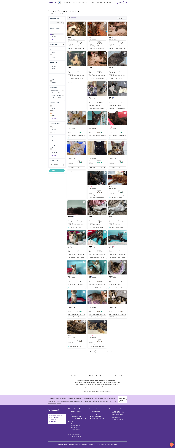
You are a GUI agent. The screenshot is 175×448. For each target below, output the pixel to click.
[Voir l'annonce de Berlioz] (117, 95)
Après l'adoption (96, 415)
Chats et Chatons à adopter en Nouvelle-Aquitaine (106, 384)
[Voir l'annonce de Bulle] (97, 36)
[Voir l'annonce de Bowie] (97, 65)
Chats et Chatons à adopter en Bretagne (85, 378)
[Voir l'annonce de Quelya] (117, 244)
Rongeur (54, 36)
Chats (53, 71)
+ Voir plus (53, 118)
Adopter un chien (75, 424)
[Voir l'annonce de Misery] (97, 334)
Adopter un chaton (76, 429)
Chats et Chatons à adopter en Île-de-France (109, 382)
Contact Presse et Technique (78, 418)
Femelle (54, 82)
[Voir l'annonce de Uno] (76, 304)
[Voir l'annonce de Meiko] (117, 304)
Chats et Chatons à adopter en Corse (85, 380)
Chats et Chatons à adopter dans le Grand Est (105, 380)
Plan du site (60, 444)
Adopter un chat (75, 427)
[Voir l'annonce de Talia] (97, 185)
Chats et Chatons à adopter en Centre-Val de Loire (106, 378)
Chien (53, 32)
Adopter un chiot (75, 425)
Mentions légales (88, 443)
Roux (53, 113)
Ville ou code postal (55, 18)
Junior (53, 52)
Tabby (53, 143)
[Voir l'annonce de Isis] (117, 125)
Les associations (75, 431)
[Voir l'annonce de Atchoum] (117, 155)
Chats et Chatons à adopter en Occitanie (84, 387)
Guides (83, 2)
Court (53, 127)
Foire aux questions (76, 416)
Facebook (53, 419)
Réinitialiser (73, 17)
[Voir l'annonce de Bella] (97, 95)
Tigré (53, 145)
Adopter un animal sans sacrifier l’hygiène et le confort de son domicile (118, 412)
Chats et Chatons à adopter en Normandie (84, 384)
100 (107, 351)
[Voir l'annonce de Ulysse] (76, 65)
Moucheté (54, 152)
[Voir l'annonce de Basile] (117, 36)
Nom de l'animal (54, 160)
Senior (53, 57)
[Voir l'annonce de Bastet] (97, 125)
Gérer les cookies (96, 443)
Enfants (54, 66)
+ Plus (52, 39)
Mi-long (54, 129)
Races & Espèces (74, 444)
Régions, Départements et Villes (85, 444)
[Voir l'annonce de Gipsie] (117, 214)
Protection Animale (97, 416)
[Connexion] (126, 2)
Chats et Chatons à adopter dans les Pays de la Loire (106, 387)
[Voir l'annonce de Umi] (97, 304)
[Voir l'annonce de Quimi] (76, 244)
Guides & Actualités (67, 444)
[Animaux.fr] (52, 2)
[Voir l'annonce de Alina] (97, 155)
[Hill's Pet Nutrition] (59, 2)
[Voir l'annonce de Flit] (76, 334)
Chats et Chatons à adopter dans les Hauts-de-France (86, 382)
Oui (53, 92)
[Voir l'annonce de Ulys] (97, 274)
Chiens (54, 68)
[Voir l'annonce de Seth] (76, 125)
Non (60, 92)
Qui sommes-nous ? (76, 411)
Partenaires (74, 415)
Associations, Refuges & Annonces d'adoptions (100, 444)
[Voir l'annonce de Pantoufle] (76, 214)
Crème (53, 115)
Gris (53, 110)
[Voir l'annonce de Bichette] (117, 274)
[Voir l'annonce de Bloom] (76, 36)
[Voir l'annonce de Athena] (97, 214)
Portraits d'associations (98, 418)
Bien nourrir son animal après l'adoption (118, 417)
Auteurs (73, 413)
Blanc (53, 108)
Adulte (53, 55)
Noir (53, 106)
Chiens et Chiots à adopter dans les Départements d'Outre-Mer (110, 389)
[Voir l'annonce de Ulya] (76, 274)
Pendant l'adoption (96, 413)
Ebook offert (99, 2)
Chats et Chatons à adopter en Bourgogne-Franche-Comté (109, 375)
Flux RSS (83, 443)
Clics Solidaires (91, 2)
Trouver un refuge (76, 2)
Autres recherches (113, 444)
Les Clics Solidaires (76, 436)
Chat (53, 34)
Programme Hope (107, 2)
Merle (53, 140)
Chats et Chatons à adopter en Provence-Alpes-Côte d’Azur (82, 389)
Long (53, 132)
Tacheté (54, 150)
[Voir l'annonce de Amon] (76, 155)
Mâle (53, 79)
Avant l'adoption (96, 411)
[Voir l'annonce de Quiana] (97, 244)
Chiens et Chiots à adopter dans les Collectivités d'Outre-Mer (97, 391)
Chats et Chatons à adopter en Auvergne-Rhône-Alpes (83, 375)
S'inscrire (120, 2)
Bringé (53, 147)
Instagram (54, 421)
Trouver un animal (67, 2)
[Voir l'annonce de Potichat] (117, 65)
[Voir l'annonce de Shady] (117, 185)
